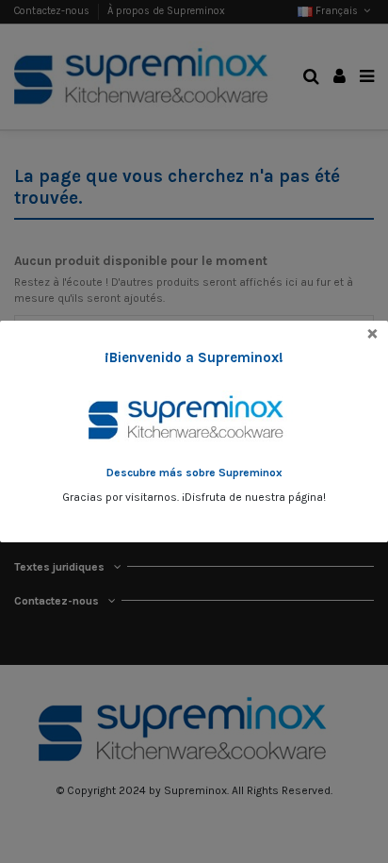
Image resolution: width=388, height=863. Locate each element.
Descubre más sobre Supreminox (194, 472)
